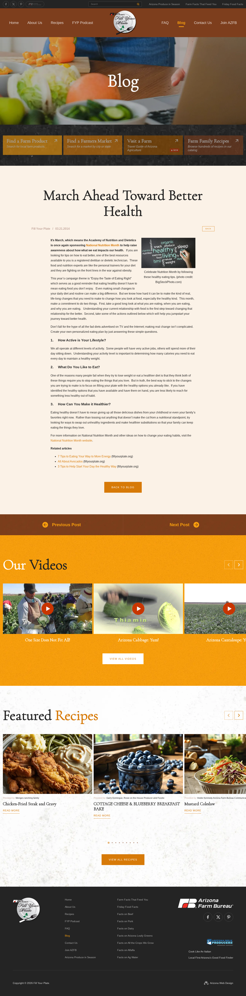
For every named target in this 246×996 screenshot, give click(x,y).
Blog (181, 23)
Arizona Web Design (221, 983)
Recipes (57, 23)
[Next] (238, 564)
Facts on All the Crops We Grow (135, 942)
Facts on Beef (125, 914)
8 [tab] (133, 842)
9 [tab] (137, 842)
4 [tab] (119, 842)
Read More (11, 810)
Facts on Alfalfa (126, 950)
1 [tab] (108, 842)
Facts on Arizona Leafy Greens (135, 935)
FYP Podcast (82, 23)
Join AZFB (228, 23)
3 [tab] (115, 842)
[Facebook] (6, 4)
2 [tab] (112, 842)
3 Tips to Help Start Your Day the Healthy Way (87, 466)
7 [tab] (130, 842)
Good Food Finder (222, 957)
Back (208, 229)
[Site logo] (26, 928)
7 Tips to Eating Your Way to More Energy (84, 456)
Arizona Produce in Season (164, 4)
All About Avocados (70, 461)
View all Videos (123, 658)
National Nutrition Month (102, 245)
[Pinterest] (21, 4)
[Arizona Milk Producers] (219, 942)
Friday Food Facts (232, 4)
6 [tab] (126, 842)
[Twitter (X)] (13, 4)
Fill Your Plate (41, 983)
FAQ (165, 23)
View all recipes (123, 859)
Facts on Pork (125, 921)
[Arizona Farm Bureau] (35, 4)
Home (14, 23)
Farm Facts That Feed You (201, 4)
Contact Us (203, 23)
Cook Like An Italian (200, 951)
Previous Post (66, 524)
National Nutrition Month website (71, 440)
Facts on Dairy (125, 928)
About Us (34, 23)
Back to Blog (123, 487)
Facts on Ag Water (127, 957)
